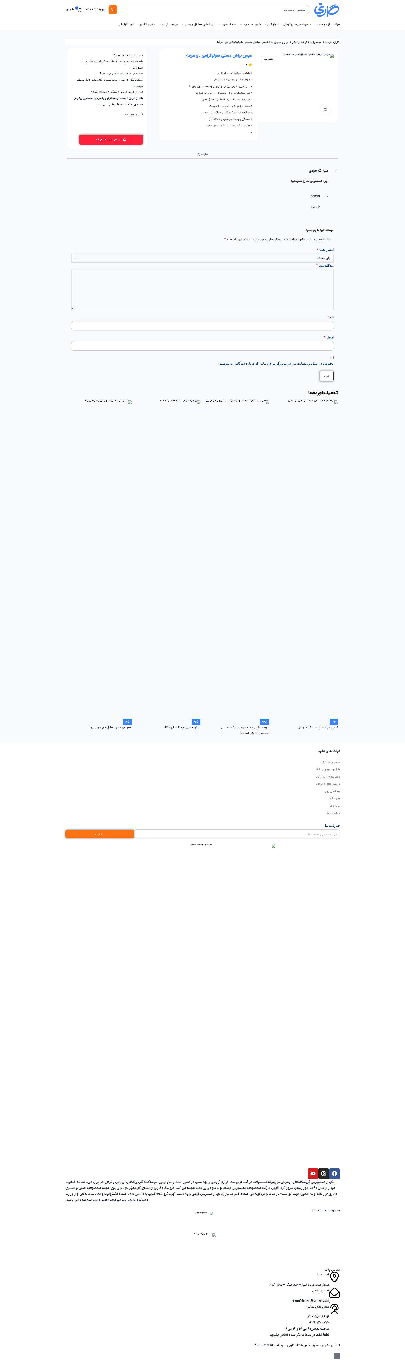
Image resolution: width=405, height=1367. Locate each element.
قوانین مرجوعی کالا (328, 770)
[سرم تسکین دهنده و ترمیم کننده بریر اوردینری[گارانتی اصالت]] (237, 559)
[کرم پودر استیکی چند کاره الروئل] (305, 559)
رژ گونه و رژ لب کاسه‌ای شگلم (181, 728)
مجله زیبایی (332, 791)
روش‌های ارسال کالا (328, 777)
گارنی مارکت (332, 42)
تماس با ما (333, 813)
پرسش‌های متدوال (328, 784)
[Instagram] (323, 1173)
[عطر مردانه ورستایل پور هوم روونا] (99, 559)
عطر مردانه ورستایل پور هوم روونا (110, 728)
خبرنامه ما (332, 825)
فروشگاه (334, 798)
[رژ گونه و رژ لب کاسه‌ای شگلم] (168, 559)
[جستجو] (113, 9)
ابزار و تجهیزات (280, 42)
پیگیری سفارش (330, 762)
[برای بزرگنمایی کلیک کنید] (325, 109)
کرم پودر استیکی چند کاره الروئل (318, 728)
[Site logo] (326, 9)
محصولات (316, 42)
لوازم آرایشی (299, 42)
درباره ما (335, 806)
